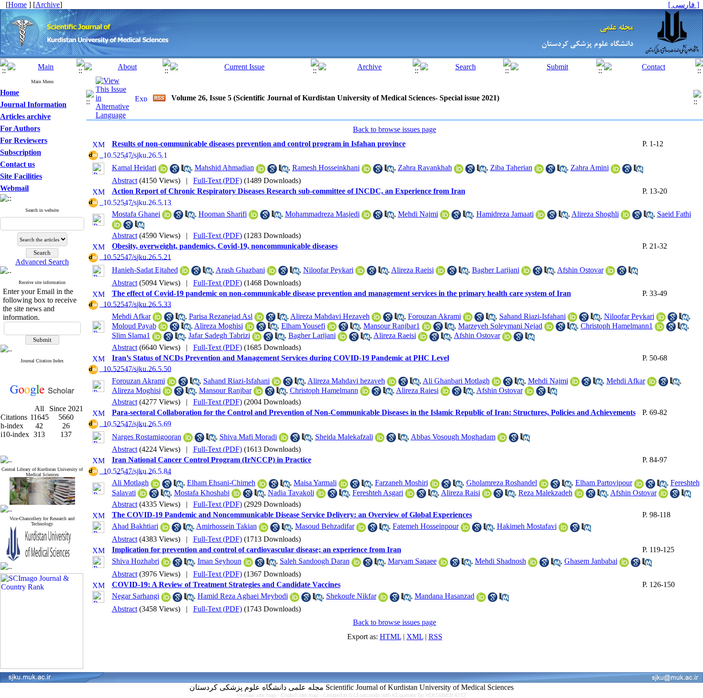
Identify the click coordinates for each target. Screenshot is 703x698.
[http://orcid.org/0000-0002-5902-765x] (249, 329)
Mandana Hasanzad (444, 596)
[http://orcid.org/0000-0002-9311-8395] (163, 329)
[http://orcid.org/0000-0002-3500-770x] (443, 564)
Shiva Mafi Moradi (248, 437)
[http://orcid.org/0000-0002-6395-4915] (184, 273)
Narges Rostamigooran (146, 437)
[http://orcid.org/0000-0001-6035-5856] (259, 319)
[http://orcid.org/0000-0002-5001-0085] (467, 319)
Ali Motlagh (130, 483)
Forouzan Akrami (434, 316)
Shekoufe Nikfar (351, 596)
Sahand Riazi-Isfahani (532, 316)
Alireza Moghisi (218, 326)
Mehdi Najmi (418, 214)
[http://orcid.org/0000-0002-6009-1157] (343, 486)
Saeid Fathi (674, 214)
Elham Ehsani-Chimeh (221, 483)
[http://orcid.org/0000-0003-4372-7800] (659, 329)
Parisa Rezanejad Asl (221, 316)
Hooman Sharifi (222, 214)
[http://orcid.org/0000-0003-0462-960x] (260, 171)
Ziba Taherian (511, 168)
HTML (390, 637)
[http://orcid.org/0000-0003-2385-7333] (166, 599)
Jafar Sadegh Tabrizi (219, 335)
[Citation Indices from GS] (42, 394)
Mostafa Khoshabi (202, 493)
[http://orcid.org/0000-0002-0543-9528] (465, 529)
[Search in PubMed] (186, 171)
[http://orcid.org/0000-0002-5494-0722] (544, 486)
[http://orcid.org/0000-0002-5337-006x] (321, 495)
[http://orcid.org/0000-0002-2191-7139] (356, 564)
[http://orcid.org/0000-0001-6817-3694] (376, 319)
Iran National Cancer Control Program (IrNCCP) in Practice (211, 460)
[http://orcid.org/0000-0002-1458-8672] (257, 339)
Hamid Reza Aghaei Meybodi (243, 596)
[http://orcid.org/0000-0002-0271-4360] (361, 529)
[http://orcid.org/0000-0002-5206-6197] (383, 599)
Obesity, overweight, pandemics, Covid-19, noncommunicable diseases (225, 246)
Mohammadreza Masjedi (322, 214)
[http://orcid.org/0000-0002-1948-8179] (163, 171)
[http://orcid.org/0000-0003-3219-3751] (360, 273)
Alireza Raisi (460, 493)
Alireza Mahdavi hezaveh (346, 381)
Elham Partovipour (603, 483)
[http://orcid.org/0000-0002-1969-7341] (563, 529)
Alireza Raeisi (412, 270)
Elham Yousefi (303, 326)
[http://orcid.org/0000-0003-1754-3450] (294, 599)
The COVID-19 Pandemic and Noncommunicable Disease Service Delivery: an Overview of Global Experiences (292, 515)
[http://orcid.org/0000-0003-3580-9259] (165, 529)
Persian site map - (259, 695)
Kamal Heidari (134, 168)
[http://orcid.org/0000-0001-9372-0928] (167, 217)
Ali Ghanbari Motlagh (456, 381)
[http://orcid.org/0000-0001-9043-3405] (283, 440)
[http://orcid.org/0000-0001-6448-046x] (253, 217)
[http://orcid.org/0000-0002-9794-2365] (116, 227)
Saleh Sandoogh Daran (315, 561)
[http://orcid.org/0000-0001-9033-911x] (625, 217)
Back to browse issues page (394, 129)
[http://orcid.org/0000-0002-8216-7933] (248, 564)
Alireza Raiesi (417, 390)
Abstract (124, 180)
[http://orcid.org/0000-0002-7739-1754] (549, 329)
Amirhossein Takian (226, 526)
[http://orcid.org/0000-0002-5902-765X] (167, 393)
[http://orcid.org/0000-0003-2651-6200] (624, 564)
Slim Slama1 (131, 335)
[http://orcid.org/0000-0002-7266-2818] (639, 486)
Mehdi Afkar (131, 316)
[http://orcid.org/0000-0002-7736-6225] (157, 319)
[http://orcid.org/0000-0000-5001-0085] (171, 384)
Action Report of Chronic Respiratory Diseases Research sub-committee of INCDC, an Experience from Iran (288, 191)
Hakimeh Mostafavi (527, 526)
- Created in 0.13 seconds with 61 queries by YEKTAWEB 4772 (393, 695)
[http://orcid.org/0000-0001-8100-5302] (236, 495)
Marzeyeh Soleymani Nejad (500, 326)
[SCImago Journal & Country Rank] (41, 666)
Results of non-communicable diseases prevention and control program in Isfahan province (259, 144)
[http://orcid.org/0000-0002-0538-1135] (481, 599)
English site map (300, 695)
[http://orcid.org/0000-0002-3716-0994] (533, 564)
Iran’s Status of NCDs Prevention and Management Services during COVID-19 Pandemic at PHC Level (280, 358)
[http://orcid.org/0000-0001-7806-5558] (263, 529)
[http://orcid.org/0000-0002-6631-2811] (502, 440)
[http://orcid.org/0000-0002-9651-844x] (366, 171)
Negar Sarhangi (135, 596)
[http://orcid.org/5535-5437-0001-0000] (572, 319)
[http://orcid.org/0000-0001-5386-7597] (526, 273)
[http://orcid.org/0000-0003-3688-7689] (332, 329)
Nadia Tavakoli (291, 493)
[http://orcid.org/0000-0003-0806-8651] (434, 486)
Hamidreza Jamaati (505, 214)
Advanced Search (42, 262)
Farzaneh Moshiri (401, 483)
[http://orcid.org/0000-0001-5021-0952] (188, 440)
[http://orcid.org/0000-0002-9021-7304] (410, 495)
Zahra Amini (590, 168)
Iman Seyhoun (220, 561)
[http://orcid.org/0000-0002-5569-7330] (271, 273)
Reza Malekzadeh (545, 493)
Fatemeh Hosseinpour (426, 526)
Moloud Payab (134, 326)
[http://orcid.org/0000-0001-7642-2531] (615, 171)
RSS (435, 637)
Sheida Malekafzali (344, 437)
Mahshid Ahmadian (224, 168)
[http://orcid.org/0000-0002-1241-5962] (157, 339)
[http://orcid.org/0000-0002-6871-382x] (366, 217)
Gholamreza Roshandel (501, 483)
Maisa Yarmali (315, 483)
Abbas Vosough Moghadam (453, 437)
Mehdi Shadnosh (500, 561)
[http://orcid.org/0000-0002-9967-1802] (426, 329)
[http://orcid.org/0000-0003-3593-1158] (458, 171)
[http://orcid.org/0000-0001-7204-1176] (166, 564)
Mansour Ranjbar (225, 390)
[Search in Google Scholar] (174, 171)
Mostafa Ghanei (136, 214)
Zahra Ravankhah (425, 168)
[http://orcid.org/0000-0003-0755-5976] (440, 273)
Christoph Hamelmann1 (617, 326)
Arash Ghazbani (240, 270)
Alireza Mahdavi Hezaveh (330, 316)
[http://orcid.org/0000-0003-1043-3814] (579, 495)
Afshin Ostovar (580, 270)
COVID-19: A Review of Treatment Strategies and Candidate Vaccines (226, 584)
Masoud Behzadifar (324, 526)
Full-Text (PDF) (217, 180)
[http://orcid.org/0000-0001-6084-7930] (262, 486)
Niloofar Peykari (328, 270)
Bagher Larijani (495, 270)
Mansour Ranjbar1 (391, 326)
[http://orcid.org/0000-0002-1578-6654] (445, 217)
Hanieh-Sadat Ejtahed (145, 270)
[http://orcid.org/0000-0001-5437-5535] (276, 384)
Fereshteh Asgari (377, 493)
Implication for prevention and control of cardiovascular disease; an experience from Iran (256, 549)
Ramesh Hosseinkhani (326, 168)
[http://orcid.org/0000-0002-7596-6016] (496, 384)
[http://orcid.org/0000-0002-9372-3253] (540, 217)
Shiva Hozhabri (135, 561)
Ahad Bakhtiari (135, 526)
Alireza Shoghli (595, 214)
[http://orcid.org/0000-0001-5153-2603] (379, 440)
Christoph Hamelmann (324, 390)
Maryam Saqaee (412, 561)
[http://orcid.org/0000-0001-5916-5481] (539, 171)
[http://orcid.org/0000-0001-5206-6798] (142, 495)
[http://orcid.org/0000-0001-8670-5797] (610, 273)
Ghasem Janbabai (590, 561)
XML (414, 637)
